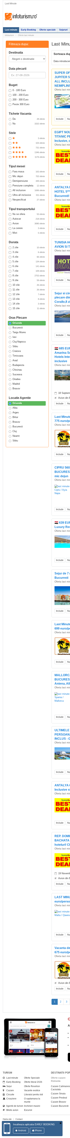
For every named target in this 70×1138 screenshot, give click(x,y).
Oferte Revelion (32, 1086)
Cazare (9, 1090)
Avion (29, 223)
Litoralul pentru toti (33, 1094)
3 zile (29, 252)
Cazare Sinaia (58, 1093)
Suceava (17, 374)
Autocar (29, 218)
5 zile (29, 261)
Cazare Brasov (58, 1102)
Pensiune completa (29, 185)
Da (29, 118)
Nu (29, 123)
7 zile (29, 270)
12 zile (29, 294)
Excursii (28, 1110)
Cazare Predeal (59, 1097)
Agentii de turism (14, 1106)
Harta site (7, 1119)
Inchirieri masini (32, 1106)
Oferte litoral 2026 (33, 1082)
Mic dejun (29, 176)
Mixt (29, 232)
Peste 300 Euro (21, 104)
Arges (16, 412)
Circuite (9, 1094)
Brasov (16, 388)
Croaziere (10, 1098)
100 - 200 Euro (20, 94)
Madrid (16, 383)
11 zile (29, 289)
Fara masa (29, 171)
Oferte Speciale (32, 1078)
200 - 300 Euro (20, 99)
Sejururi (63, 29)
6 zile (29, 266)
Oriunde (17, 323)
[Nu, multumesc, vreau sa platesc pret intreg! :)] (60, 1123)
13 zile (29, 299)
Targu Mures (19, 332)
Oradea (16, 379)
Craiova (17, 351)
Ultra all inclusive (29, 195)
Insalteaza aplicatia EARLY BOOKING (34, 1124)
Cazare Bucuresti (60, 1106)
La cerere (29, 228)
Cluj (15, 431)
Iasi (14, 337)
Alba (15, 407)
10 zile (29, 284)
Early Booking (28, 29)
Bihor (15, 417)
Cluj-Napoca (19, 341)
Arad (15, 360)
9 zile (29, 280)
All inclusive (29, 190)
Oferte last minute (26, 35)
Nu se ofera (29, 214)
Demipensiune (29, 180)
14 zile (29, 303)
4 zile (29, 256)
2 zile (29, 247)
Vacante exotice (32, 1090)
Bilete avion (11, 1110)
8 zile (29, 275)
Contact (19, 1119)
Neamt (16, 435)
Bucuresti (18, 327)
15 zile (29, 308)
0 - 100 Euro (19, 90)
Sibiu (15, 346)
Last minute (11, 29)
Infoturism (21, 16)
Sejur (8, 1086)
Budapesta (18, 365)
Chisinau (17, 369)
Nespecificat (29, 199)
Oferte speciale (47, 29)
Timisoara (18, 355)
